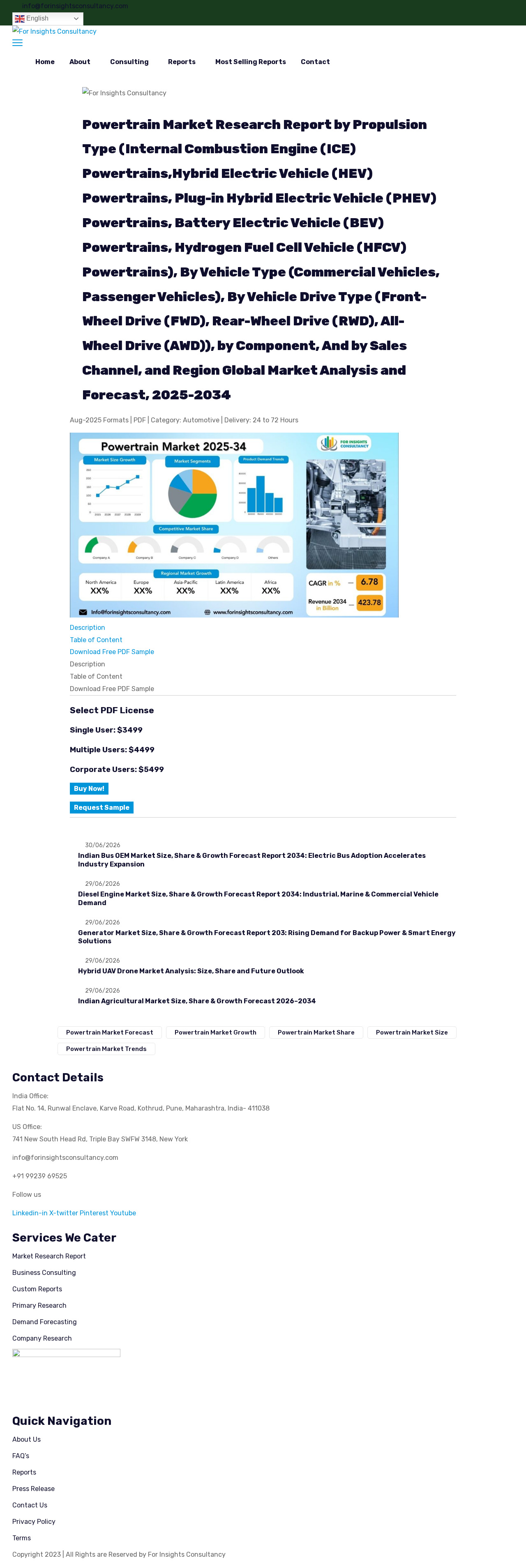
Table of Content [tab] (96, 676)
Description (87, 627)
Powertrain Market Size (412, 1032)
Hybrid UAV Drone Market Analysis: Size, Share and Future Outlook (191, 971)
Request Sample (101, 807)
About (79, 62)
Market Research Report (49, 1256)
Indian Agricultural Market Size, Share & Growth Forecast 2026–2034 (197, 1001)
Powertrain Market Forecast (109, 1032)
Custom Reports (37, 1289)
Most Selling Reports (250, 62)
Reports (182, 62)
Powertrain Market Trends (106, 1049)
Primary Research (39, 1305)
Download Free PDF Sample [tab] (112, 689)
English (36, 18)
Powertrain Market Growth (215, 1032)
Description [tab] (87, 664)
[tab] (263, 628)
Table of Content (96, 640)
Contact (315, 62)
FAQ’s (20, 1456)
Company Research (42, 1338)
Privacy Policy (33, 1522)
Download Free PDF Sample (112, 652)
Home (45, 62)
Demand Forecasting (44, 1322)
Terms (21, 1538)
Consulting (129, 62)
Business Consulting (44, 1273)
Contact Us (29, 1505)
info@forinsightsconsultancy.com (75, 6)
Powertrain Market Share (316, 1032)
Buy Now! (89, 789)
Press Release (33, 1489)
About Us (26, 1439)
